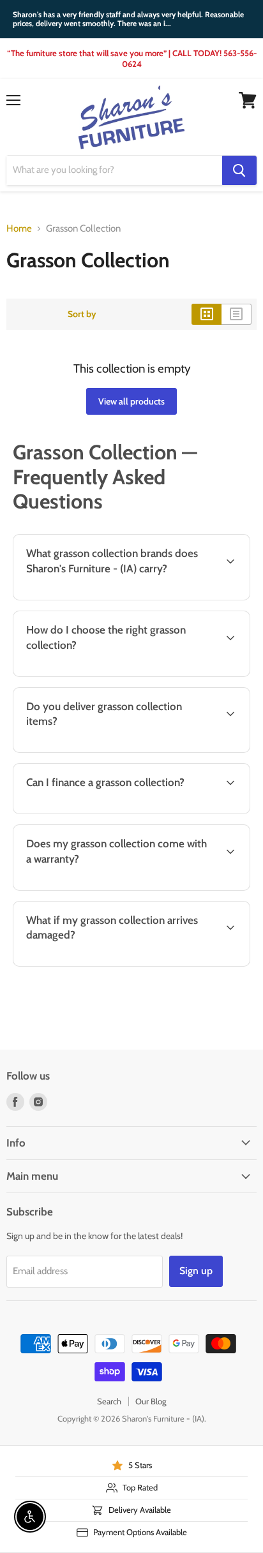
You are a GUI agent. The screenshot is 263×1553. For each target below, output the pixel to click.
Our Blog (150, 1401)
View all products (131, 401)
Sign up (196, 1271)
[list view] (237, 314)
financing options (110, 811)
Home (19, 228)
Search (109, 1401)
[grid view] (207, 314)
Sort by (82, 314)
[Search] (239, 170)
